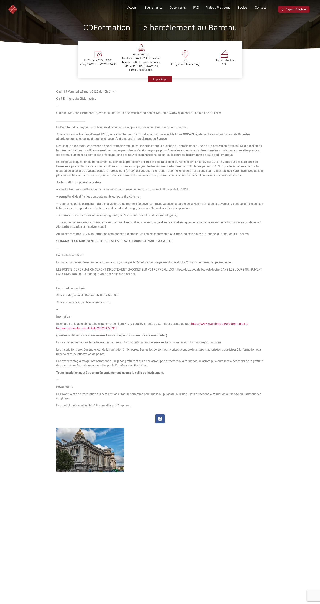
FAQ (196, 7)
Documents (178, 7)
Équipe (242, 7)
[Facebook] (160, 418)
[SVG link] (12, 9)
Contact (260, 7)
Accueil (132, 7)
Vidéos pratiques (218, 7)
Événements (153, 7)
